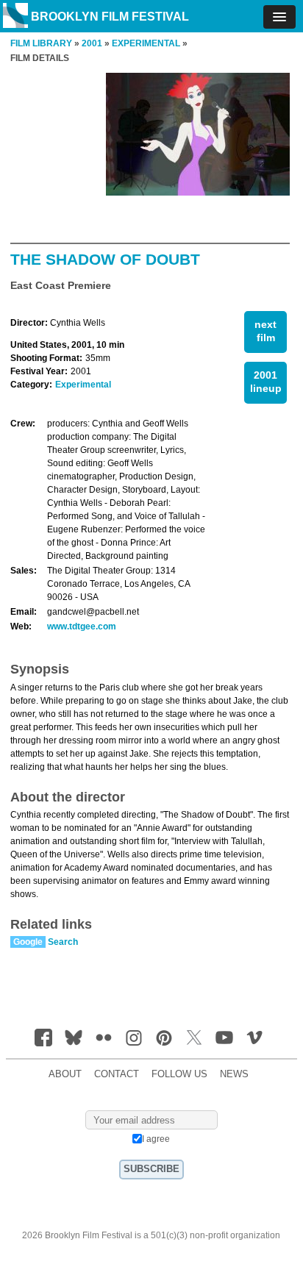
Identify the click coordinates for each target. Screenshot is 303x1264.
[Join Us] (43, 1037)
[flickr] (104, 1037)
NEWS (234, 1074)
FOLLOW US (179, 1074)
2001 (92, 43)
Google (28, 942)
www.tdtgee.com (81, 626)
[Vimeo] (254, 1037)
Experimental (83, 384)
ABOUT (65, 1074)
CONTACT (116, 1074)
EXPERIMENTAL (146, 43)
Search (63, 942)
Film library (41, 43)
